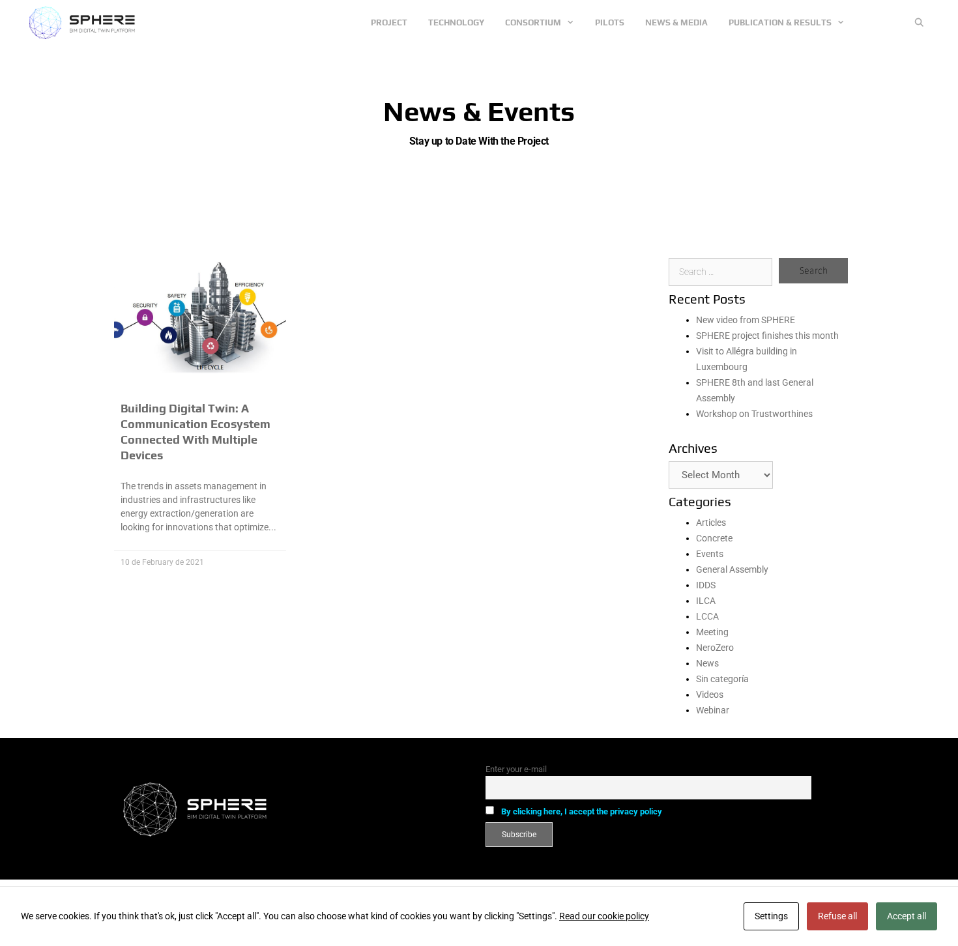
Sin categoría (722, 679)
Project (389, 22)
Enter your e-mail (516, 769)
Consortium (533, 22)
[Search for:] (720, 271)
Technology (456, 22)
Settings (771, 916)
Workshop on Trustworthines (754, 413)
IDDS (706, 585)
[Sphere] (85, 23)
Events (709, 554)
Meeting (712, 632)
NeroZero (715, 647)
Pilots (609, 22)
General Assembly (732, 569)
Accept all (906, 916)
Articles (711, 522)
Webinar (712, 710)
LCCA (707, 616)
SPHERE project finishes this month (767, 335)
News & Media (676, 22)
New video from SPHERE (745, 320)
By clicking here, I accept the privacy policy (581, 811)
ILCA (706, 600)
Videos (709, 694)
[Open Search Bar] (919, 23)
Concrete (714, 538)
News (707, 663)
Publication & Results (780, 22)
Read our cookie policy (604, 916)
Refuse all (837, 916)
